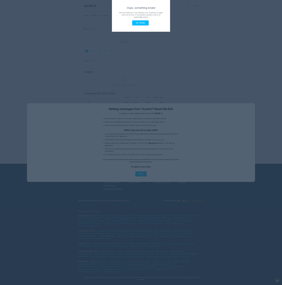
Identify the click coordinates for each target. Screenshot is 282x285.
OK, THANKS (140, 23)
